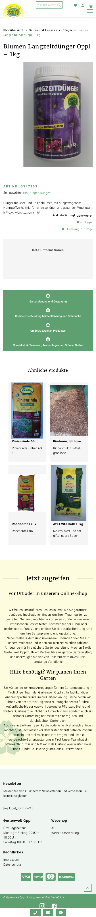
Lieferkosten (85, 216)
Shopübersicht (13, 30)
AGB (54, 828)
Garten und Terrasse (43, 30)
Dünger (67, 30)
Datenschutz (12, 864)
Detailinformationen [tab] (48, 250)
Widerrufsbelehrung (65, 833)
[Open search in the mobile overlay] (49, 5)
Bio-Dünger (31, 193)
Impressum (11, 859)
